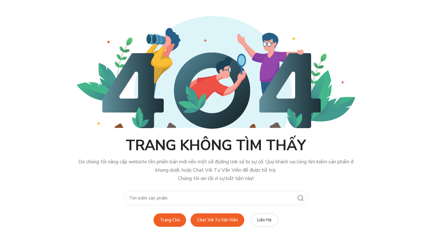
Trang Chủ (170, 220)
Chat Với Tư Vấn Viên (217, 220)
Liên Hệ (264, 220)
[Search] (300, 198)
